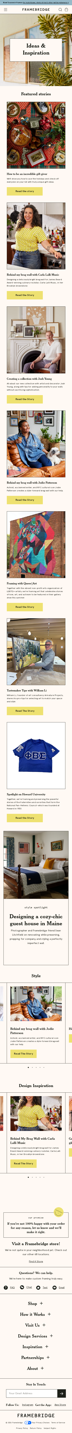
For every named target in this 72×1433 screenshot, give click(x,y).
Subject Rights (50, 1428)
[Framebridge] (36, 9)
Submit (61, 1393)
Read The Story (25, 711)
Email (61, 1287)
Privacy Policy (22, 1428)
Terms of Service (58, 1423)
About (32, 1368)
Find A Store (36, 1261)
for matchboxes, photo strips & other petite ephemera (46, 2)
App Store (60, 1405)
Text (45, 1287)
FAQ (12, 1287)
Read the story (25, 191)
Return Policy (36, 1428)
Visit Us (32, 1325)
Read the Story (25, 295)
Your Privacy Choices (40, 1423)
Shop (32, 1303)
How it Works (32, 1314)
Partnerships (32, 1357)
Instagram (27, 1405)
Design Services (32, 1336)
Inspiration (32, 1346)
